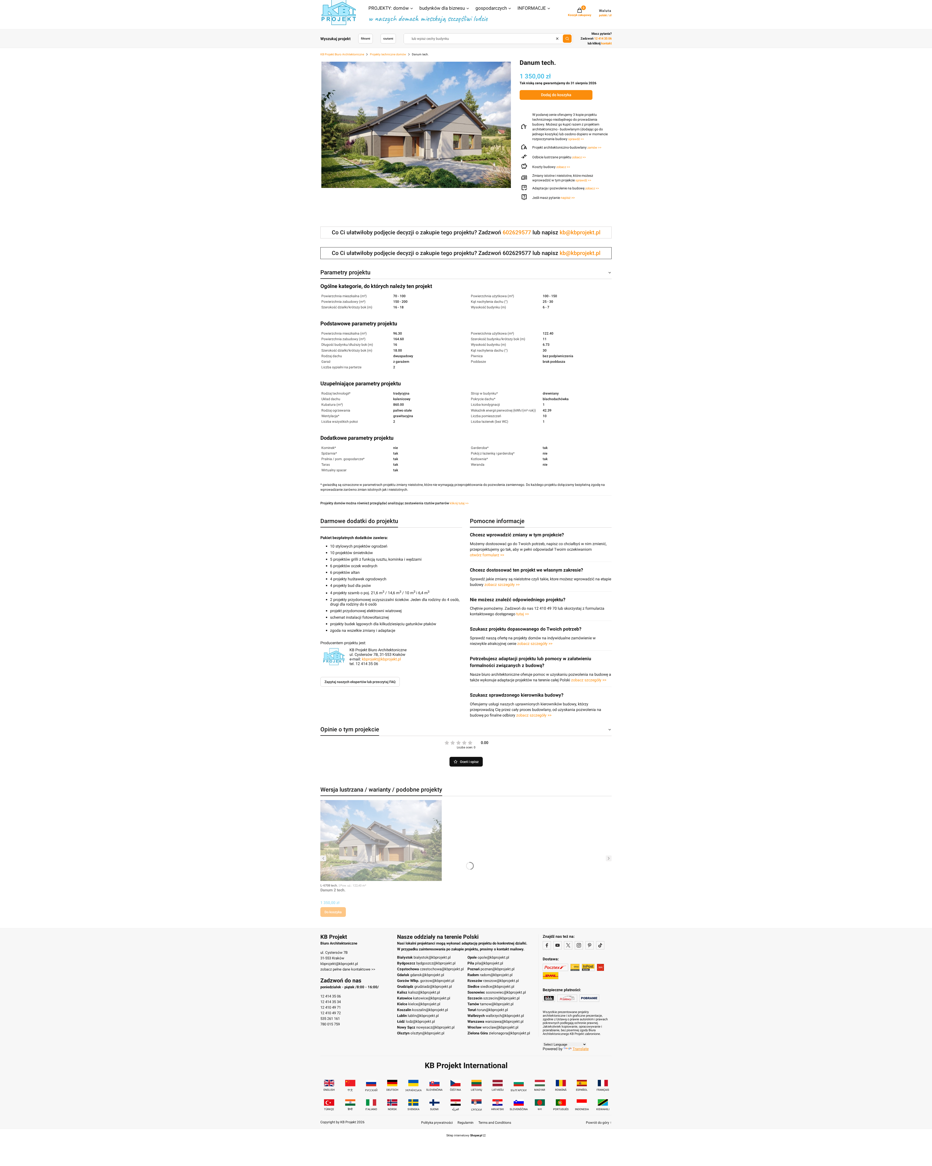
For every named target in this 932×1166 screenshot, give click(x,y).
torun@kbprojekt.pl (492, 1010)
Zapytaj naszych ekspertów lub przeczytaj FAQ (360, 682)
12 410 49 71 (330, 1007)
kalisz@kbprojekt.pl (424, 992)
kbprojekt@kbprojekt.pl (381, 659)
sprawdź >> (576, 139)
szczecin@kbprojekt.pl (501, 998)
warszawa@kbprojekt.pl (504, 1021)
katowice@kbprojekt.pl (431, 998)
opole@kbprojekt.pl (493, 957)
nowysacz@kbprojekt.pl (435, 1027)
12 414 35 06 (330, 996)
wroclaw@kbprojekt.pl (500, 1027)
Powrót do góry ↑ (599, 1122)
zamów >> (594, 147)
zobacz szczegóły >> (502, 584)
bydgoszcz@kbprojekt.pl (436, 963)
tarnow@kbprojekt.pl (497, 1004)
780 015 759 (330, 1024)
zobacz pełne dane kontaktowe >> (347, 969)
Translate (581, 1049)
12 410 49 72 (330, 1013)
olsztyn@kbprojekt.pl (427, 1033)
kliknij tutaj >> (459, 503)
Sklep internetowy (464, 1135)
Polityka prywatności (437, 1122)
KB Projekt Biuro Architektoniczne (342, 54)
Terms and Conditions (494, 1122)
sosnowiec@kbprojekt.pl (506, 992)
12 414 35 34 (330, 1002)
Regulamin (466, 1122)
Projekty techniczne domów (388, 54)
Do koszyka (333, 912)
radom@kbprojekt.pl (496, 975)
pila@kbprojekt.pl (489, 963)
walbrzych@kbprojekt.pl (505, 1016)
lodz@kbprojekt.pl (420, 1021)
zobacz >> (579, 157)
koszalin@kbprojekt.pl (430, 1010)
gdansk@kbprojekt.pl (427, 975)
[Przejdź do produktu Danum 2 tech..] (381, 840)
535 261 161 (330, 1018)
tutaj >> (522, 614)
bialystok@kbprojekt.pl (432, 957)
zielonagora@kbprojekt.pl (509, 1033)
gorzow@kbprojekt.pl (437, 981)
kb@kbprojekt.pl (580, 232)
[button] (391, 9)
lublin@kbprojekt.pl (423, 1016)
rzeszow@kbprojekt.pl (501, 981)
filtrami (365, 38)
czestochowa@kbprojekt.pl (442, 969)
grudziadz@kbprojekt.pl (433, 986)
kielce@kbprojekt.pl (424, 1004)
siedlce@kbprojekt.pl (497, 986)
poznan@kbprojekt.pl (498, 969)
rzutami (388, 38)
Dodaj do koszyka (556, 95)
